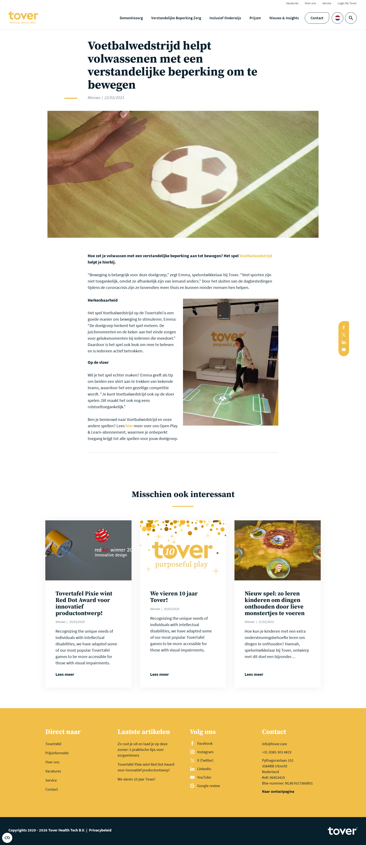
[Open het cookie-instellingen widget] (7, 838)
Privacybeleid (100, 830)
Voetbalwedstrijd (256, 255)
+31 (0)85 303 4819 (276, 752)
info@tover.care (274, 743)
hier (129, 425)
